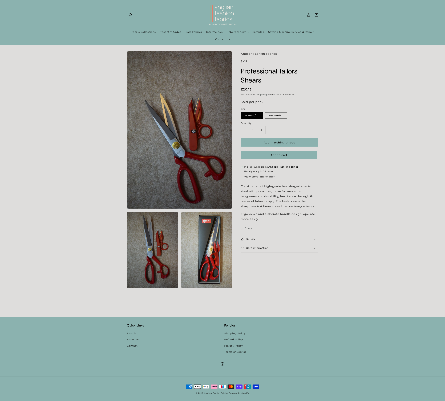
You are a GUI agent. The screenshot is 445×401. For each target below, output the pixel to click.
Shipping (262, 94)
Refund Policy (233, 339)
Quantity (246, 123)
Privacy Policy (233, 345)
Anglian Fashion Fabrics (216, 393)
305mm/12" (276, 115)
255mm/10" (252, 115)
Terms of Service (235, 351)
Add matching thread (279, 142)
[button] (131, 15)
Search (131, 333)
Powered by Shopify (239, 393)
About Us (133, 339)
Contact (132, 345)
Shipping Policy (235, 333)
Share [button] (249, 228)
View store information (260, 176)
